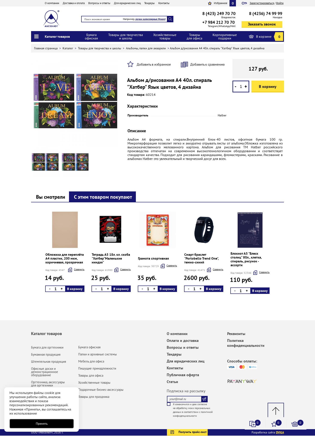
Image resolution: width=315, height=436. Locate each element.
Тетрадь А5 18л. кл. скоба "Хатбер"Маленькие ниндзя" (111, 258)
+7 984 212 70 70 (218, 22)
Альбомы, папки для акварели (146, 48)
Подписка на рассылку (186, 390)
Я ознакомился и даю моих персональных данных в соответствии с (193, 410)
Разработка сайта (268, 432)
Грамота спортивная (153, 258)
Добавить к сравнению (207, 64)
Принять (42, 423)
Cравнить (79, 269)
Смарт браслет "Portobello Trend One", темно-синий (201, 258)
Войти (280, 3)
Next (44, 252)
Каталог (68, 48)
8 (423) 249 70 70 (219, 13)
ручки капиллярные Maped (150, 19)
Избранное (220, 3)
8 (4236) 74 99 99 (265, 13)
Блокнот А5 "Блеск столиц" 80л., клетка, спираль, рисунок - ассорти (246, 259)
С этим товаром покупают (103, 197)
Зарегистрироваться (262, 3)
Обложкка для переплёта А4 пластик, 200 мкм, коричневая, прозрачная (64, 258)
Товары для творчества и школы (100, 48)
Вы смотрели (50, 197)
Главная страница (46, 48)
